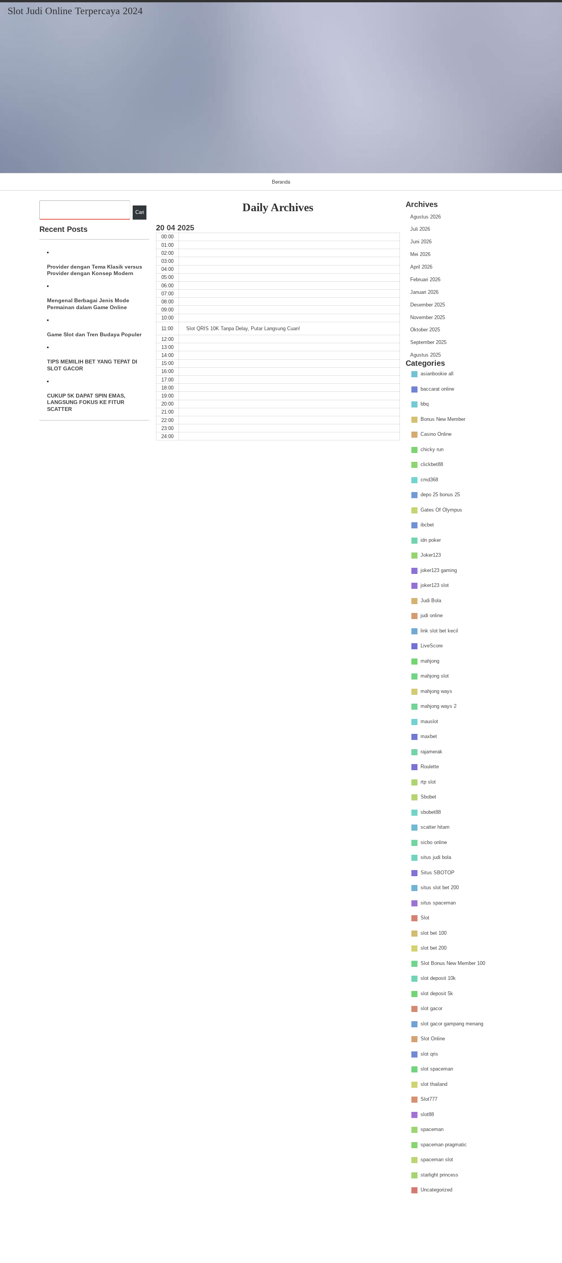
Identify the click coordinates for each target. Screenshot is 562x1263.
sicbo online (434, 842)
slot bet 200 (434, 948)
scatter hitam (435, 827)
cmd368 (429, 479)
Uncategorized (436, 1190)
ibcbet (427, 525)
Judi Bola (431, 600)
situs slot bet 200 (440, 887)
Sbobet (428, 797)
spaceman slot (437, 1159)
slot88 (427, 1114)
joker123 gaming (439, 570)
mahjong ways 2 (438, 706)
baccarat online (437, 389)
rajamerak (431, 752)
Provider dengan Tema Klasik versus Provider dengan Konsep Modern (94, 270)
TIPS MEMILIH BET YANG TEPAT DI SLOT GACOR (92, 365)
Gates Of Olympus (441, 510)
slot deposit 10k (438, 978)
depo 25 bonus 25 (440, 494)
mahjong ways (436, 691)
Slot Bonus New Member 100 (453, 963)
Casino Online (436, 434)
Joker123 (431, 555)
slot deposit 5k (437, 993)
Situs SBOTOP (438, 872)
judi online (432, 615)
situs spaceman (438, 903)
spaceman (432, 1129)
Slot (425, 918)
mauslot (429, 721)
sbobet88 (431, 812)
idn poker (431, 540)
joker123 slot (435, 585)
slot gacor (431, 1008)
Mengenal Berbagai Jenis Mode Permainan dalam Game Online (88, 303)
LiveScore (432, 646)
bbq (425, 404)
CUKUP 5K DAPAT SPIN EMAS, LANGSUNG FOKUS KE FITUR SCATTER (86, 402)
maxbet (429, 736)
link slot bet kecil (439, 631)
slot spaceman (437, 1069)
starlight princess (439, 1175)
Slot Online (433, 1038)
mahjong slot (435, 676)
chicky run (432, 449)
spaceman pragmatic (444, 1144)
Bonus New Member (443, 419)
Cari (139, 212)
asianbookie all (437, 373)
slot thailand (434, 1084)
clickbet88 (432, 464)
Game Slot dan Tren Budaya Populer (94, 334)
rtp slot (428, 782)
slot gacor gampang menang (452, 1024)
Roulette (430, 766)
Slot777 (429, 1099)
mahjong (430, 661)
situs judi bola (436, 857)
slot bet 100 (434, 933)
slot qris (429, 1054)
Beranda (281, 181)
